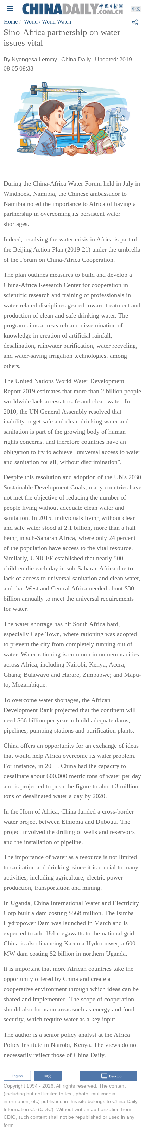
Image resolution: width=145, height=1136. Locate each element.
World (31, 22)
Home (11, 22)
